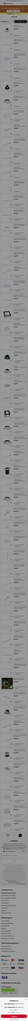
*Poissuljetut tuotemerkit (14, 1019)
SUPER (14, 1012)
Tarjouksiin (14, 1016)
